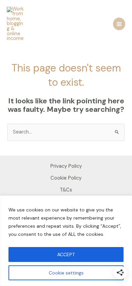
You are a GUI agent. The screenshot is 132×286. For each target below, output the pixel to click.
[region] (66, 241)
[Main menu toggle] (119, 24)
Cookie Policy (66, 178)
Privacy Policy (66, 166)
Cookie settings (66, 273)
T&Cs (66, 190)
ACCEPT (66, 254)
